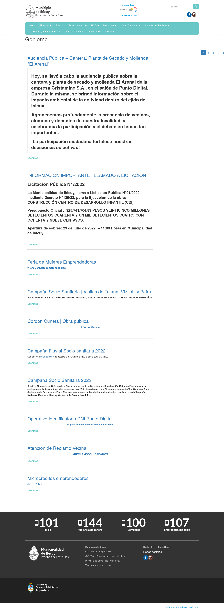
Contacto (110, 31)
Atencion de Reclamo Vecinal (57, 448)
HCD (94, 25)
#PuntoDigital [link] (106, 424)
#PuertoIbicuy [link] (46, 356)
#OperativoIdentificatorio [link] (80, 424)
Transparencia (77, 25)
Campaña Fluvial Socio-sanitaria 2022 (66, 350)
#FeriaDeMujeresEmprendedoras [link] (46, 268)
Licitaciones (94, 31)
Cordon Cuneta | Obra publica (58, 321)
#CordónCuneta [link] (90, 327)
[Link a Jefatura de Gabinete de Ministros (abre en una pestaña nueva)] (42, 586)
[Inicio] (44, 11)
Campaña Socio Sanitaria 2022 (59, 380)
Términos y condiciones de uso (182, 607)
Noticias (45, 25)
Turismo (60, 25)
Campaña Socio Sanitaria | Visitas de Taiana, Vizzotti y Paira (89, 291)
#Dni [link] (96, 424)
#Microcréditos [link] (34, 484)
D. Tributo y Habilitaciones (44, 31)
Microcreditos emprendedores (58, 478)
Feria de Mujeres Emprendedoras (61, 261)
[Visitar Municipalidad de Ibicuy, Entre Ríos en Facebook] (189, 14)
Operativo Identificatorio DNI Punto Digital (70, 418)
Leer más (32, 158)
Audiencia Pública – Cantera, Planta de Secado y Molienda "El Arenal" (87, 61)
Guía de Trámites (74, 31)
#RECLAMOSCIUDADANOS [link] (90, 454)
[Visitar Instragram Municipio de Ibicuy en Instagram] (194, 14)
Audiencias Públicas (156, 25)
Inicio (33, 25)
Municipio (108, 25)
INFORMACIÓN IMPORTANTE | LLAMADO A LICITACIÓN (86, 175)
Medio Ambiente (130, 25)
